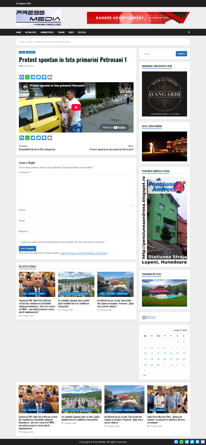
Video (71, 32)
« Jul (144, 375)
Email (22, 220)
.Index (22, 52)
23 (184, 359)
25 (152, 364)
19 (158, 359)
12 (158, 353)
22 (177, 359)
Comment (25, 172)
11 (152, 353)
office (21, 66)
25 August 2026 (27, 315)
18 (152, 359)
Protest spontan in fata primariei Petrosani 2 (112, 147)
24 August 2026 (106, 310)
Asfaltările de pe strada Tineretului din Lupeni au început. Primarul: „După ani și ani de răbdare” (115, 284)
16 (184, 353)
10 (145, 353)
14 (171, 353)
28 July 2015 (29, 66)
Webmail (150, 316)
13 (164, 353)
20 (164, 359)
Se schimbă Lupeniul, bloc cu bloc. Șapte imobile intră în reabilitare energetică (76, 284)
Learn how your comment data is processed (83, 252)
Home (18, 32)
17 (145, 359)
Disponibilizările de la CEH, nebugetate (37, 147)
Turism (61, 32)
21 (171, 359)
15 (177, 353)
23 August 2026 (156, 426)
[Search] (189, 32)
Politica (82, 32)
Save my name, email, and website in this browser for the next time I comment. (63, 242)
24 (145, 364)
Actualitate (30, 32)
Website (23, 231)
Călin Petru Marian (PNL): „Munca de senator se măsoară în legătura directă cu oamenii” (167, 399)
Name (22, 209)
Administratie (47, 32)
